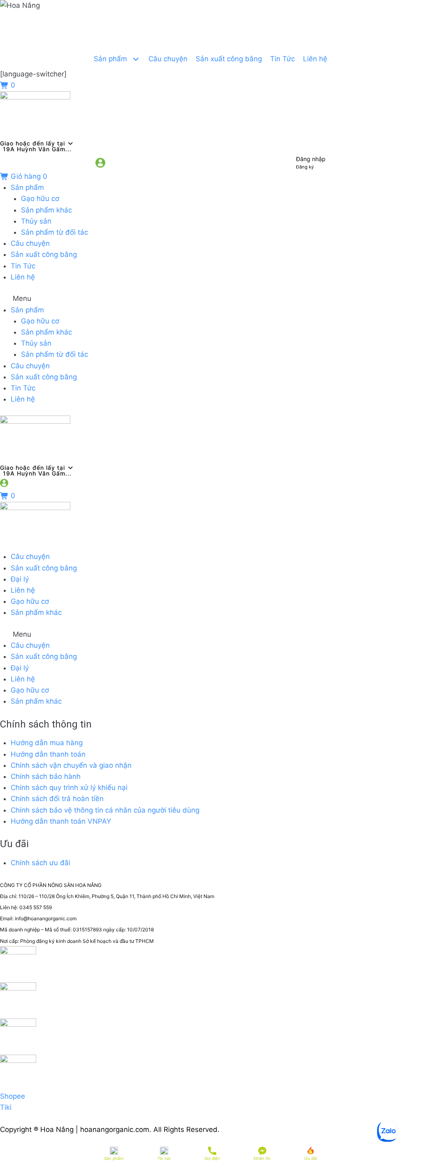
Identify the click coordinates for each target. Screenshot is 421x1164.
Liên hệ (23, 277)
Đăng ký (305, 167)
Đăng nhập (311, 158)
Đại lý (20, 579)
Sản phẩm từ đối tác (54, 232)
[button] (210, 298)
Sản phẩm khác (46, 210)
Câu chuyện (30, 243)
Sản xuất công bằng (44, 254)
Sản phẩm (27, 187)
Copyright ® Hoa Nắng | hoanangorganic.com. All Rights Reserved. (110, 1129)
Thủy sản (36, 221)
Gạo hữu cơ (40, 198)
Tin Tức (23, 266)
